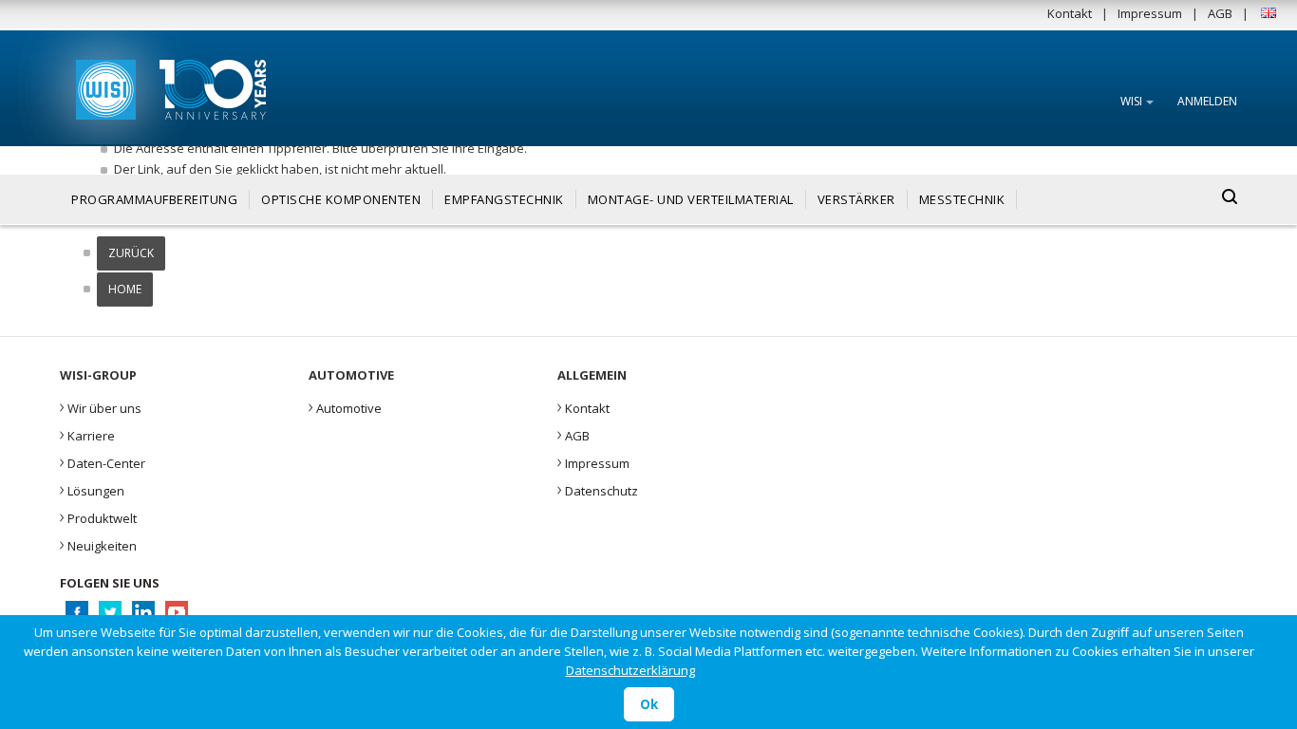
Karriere (87, 433)
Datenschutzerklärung (630, 670)
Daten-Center (102, 461)
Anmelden (1207, 101)
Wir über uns (100, 406)
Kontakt (1069, 13)
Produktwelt (98, 516)
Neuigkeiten (98, 544)
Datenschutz (597, 489)
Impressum (1150, 13)
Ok (649, 704)
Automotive (345, 406)
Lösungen (92, 489)
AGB (1220, 13)
